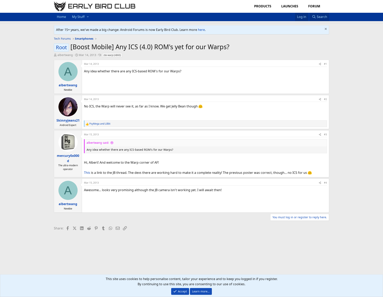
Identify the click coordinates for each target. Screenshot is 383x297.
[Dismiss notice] (325, 29)
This (87, 172)
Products (262, 6)
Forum (314, 6)
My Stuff (78, 17)
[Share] (320, 63)
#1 (325, 64)
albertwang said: (98, 143)
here (201, 30)
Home (61, 17)
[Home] (289, 14)
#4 (325, 182)
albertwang (65, 55)
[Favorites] (293, 14)
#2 (325, 99)
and (99, 123)
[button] (88, 17)
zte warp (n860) (112, 55)
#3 (325, 134)
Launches (289, 6)
